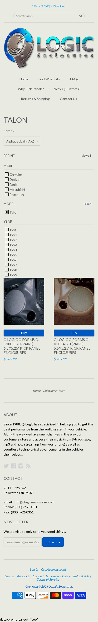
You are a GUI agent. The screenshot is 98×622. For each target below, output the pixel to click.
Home (24, 79)
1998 (13, 270)
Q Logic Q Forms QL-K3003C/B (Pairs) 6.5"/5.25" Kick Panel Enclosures (22, 345)
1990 (13, 230)
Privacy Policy (60, 576)
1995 (13, 255)
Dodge (14, 179)
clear (87, 203)
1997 (13, 265)
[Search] (80, 15)
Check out (60, 6)
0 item (40, 6)
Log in (34, 569)
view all (86, 155)
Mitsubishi (17, 189)
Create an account (53, 569)
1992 (13, 240)
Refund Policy (82, 576)
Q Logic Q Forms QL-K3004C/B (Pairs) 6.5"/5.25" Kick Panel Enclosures (73, 345)
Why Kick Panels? (31, 89)
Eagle (13, 184)
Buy (24, 333)
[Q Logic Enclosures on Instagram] (21, 466)
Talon (13, 212)
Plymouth (16, 195)
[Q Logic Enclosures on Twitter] (6, 466)
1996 (13, 260)
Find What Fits (49, 79)
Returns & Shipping (35, 99)
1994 (13, 250)
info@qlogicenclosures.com (34, 502)
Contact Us (68, 99)
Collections (49, 390)
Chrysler (15, 174)
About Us (23, 576)
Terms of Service (48, 579)
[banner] (49, 48)
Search (9, 576)
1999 (13, 275)
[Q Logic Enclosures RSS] (28, 466)
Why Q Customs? (67, 89)
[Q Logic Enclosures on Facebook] (13, 466)
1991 (13, 235)
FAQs (74, 79)
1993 (13, 245)
